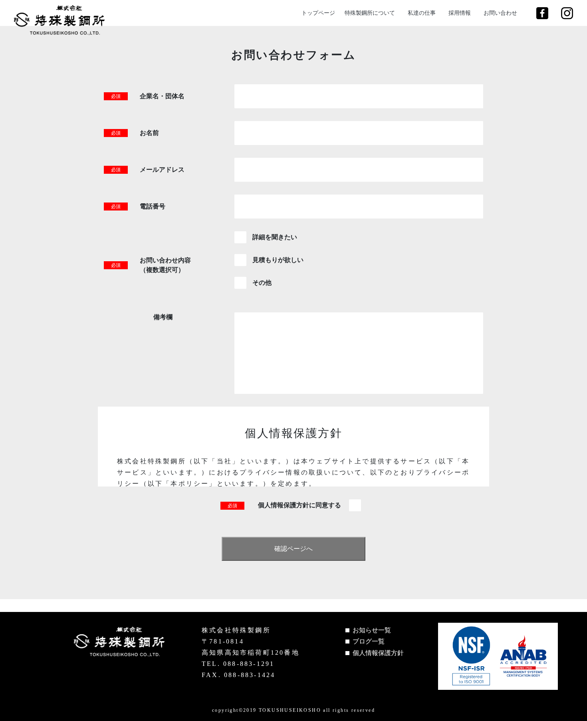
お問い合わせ (500, 13)
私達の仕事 (422, 13)
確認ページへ (293, 548)
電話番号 (152, 206)
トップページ (318, 13)
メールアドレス (162, 169)
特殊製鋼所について (370, 13)
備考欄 (163, 317)
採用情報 (459, 13)
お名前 (149, 132)
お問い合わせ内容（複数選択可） (165, 265)
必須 (116, 96)
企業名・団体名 (162, 96)
